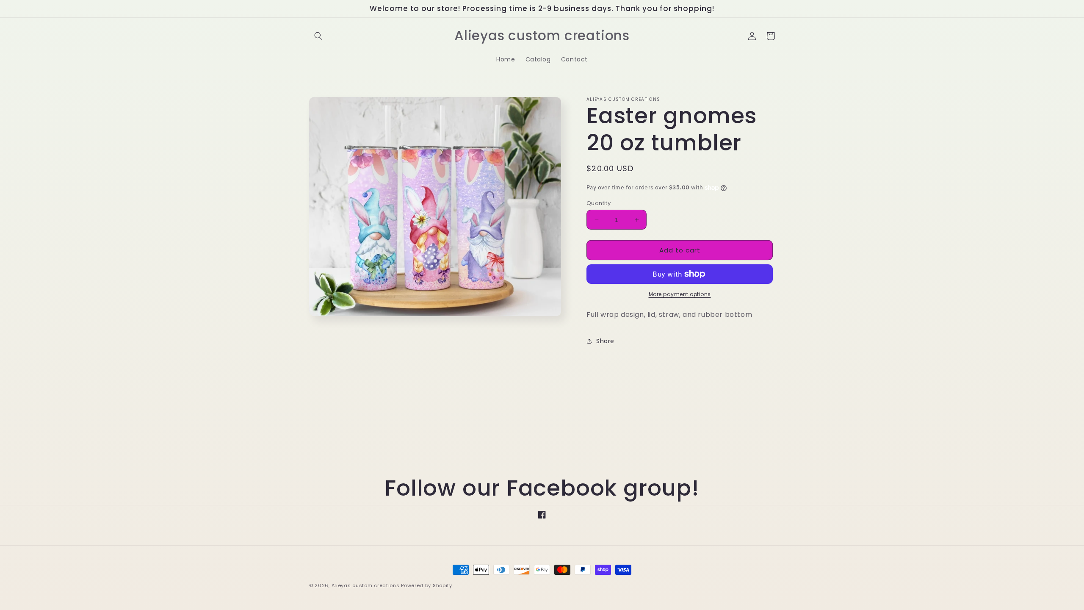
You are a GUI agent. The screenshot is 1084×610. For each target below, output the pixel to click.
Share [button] (605, 341)
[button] (318, 36)
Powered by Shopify (426, 585)
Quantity (598, 203)
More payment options (680, 294)
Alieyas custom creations (366, 585)
